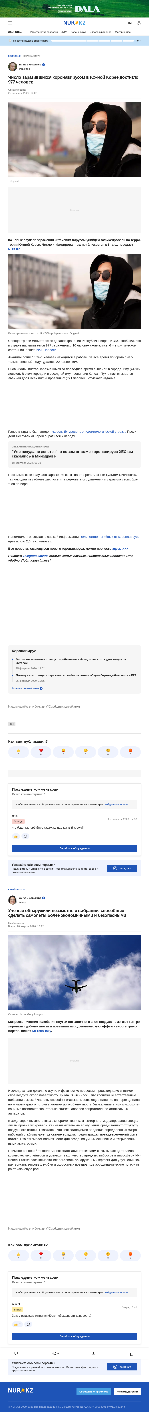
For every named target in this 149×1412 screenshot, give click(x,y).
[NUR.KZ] (74, 23)
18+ (12, 723)
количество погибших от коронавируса (109, 537)
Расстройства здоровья (44, 31)
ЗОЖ (64, 31)
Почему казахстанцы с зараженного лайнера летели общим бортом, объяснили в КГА (76, 675)
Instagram (125, 868)
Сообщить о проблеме (93, 1391)
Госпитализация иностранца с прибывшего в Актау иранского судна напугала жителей (71, 661)
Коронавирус (78, 31)
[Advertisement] (74, 210)
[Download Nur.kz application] (74, 8)
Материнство (123, 31)
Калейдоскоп (16, 889)
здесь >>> (120, 548)
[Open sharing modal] (93, 1353)
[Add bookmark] (132, 1354)
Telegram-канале (35, 556)
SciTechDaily (41, 1031)
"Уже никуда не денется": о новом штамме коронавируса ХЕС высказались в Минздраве (73, 453)
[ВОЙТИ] (139, 23)
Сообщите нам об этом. (64, 706)
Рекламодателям (127, 1391)
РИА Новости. (46, 350)
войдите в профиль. (117, 804)
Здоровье (15, 31)
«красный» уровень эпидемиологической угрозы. (88, 431)
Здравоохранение (100, 31)
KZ (130, 23)
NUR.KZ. (14, 249)
